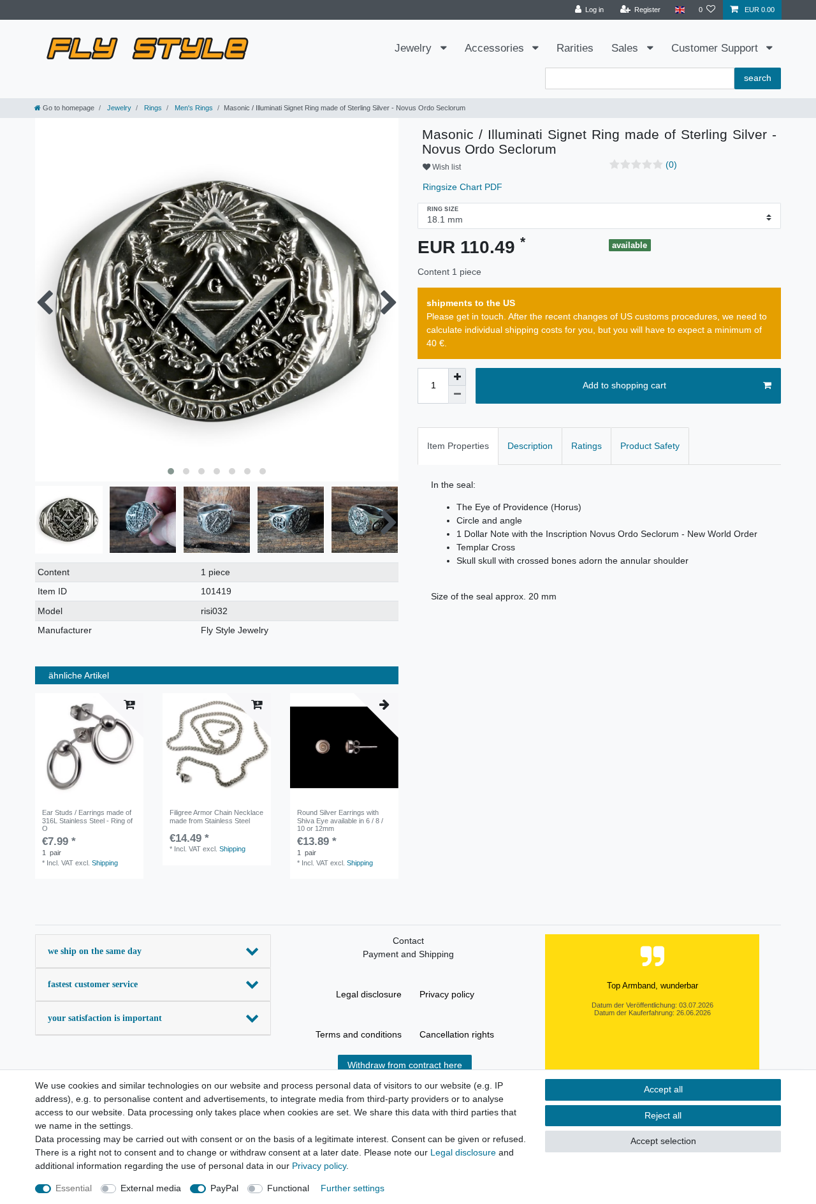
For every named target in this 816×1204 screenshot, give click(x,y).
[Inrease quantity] (457, 377)
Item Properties (458, 446)
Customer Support (716, 48)
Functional (288, 1188)
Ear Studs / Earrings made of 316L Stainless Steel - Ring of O (87, 820)
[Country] (679, 10)
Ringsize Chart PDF (461, 187)
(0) (671, 164)
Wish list (445, 167)
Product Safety (650, 446)
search (757, 78)
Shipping (105, 863)
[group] (89, 747)
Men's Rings (193, 108)
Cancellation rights (456, 1034)
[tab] (458, 446)
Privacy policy (446, 994)
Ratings (586, 446)
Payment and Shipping (408, 954)
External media (150, 1188)
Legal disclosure (369, 994)
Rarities (575, 48)
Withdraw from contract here (404, 1065)
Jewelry (415, 48)
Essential (73, 1188)
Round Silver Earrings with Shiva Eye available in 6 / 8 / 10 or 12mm (340, 820)
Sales (626, 48)
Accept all (663, 1089)
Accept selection (663, 1141)
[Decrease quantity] (457, 395)
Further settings (352, 1188)
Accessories (496, 48)
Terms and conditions (359, 1034)
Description (530, 446)
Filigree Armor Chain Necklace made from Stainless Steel (216, 816)
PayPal (224, 1188)
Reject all (663, 1115)
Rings (152, 108)
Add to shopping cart (624, 385)
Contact (408, 941)
